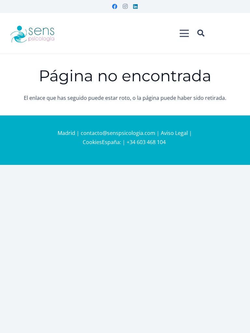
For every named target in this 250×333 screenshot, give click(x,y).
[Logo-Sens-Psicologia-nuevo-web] (32, 33)
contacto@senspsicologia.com (119, 133)
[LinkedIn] (135, 6)
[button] (201, 33)
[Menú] (184, 33)
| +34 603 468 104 (144, 142)
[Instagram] (125, 6)
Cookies (92, 142)
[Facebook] (114, 6)
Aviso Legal (174, 133)
